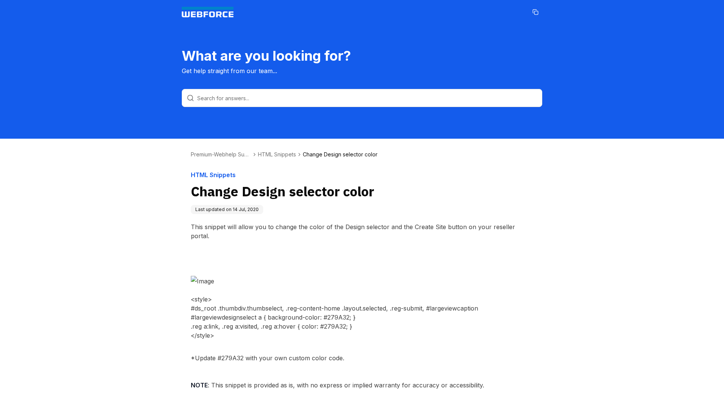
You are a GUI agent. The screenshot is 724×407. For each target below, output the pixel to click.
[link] (340, 154)
